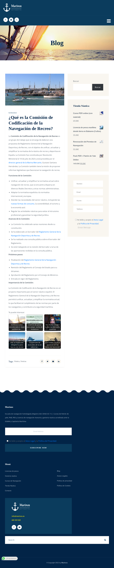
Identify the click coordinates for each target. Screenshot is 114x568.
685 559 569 (16, 520)
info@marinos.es (18, 516)
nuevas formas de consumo (22, 203)
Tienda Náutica (10, 486)
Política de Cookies (63, 485)
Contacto (8, 490)
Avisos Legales (62, 476)
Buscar (76, 81)
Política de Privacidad (90, 223)
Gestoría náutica (11, 476)
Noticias (23, 361)
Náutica (17, 361)
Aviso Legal (98, 220)
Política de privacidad (64, 481)
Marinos (64, 563)
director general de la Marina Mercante (25, 162)
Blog (58, 471)
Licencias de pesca (11, 471)
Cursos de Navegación (13, 481)
